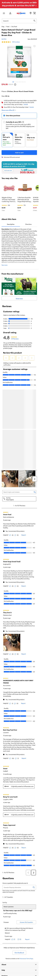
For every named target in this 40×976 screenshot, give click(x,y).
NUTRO (4, 39)
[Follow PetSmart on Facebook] (6, 905)
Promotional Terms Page (26, 876)
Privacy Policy (5, 929)
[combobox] (19, 21)
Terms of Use (5, 926)
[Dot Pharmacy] (23, 912)
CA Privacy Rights (7, 938)
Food (7, 26)
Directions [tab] (28, 224)
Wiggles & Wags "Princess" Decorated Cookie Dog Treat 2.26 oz (9, 200)
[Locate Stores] (30, 13)
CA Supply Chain (6, 935)
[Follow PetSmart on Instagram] (13, 905)
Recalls (4, 922)
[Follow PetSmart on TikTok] (25, 905)
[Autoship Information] (23, 122)
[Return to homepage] (21, 13)
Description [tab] (10, 224)
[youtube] (31, 905)
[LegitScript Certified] (9, 912)
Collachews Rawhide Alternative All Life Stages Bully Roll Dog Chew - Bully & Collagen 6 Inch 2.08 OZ (24, 200)
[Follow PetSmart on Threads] (19, 905)
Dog (3, 26)
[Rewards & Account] (10, 13)
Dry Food (14, 26)
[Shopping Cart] (34, 13)
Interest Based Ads (7, 932)
